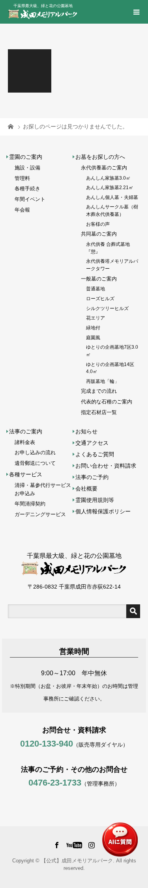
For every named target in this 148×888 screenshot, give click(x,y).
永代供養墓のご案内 (104, 168)
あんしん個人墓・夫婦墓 (112, 197)
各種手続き (27, 188)
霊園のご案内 (25, 157)
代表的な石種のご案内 (106, 402)
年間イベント (30, 199)
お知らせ (86, 431)
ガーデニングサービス (40, 514)
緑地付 (93, 327)
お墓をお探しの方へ (100, 157)
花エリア (95, 317)
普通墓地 (95, 288)
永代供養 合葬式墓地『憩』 (108, 248)
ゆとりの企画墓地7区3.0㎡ (112, 350)
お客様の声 (98, 224)
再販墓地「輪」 (102, 381)
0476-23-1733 (54, 783)
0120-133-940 (46, 744)
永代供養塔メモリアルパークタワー (112, 264)
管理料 (22, 178)
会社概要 (86, 488)
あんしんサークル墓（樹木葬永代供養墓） (112, 210)
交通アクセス (92, 443)
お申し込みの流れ (35, 452)
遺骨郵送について (35, 463)
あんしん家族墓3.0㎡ (108, 177)
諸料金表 (25, 442)
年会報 (22, 210)
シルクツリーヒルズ (107, 308)
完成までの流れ (99, 391)
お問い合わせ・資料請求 (105, 466)
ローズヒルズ (100, 298)
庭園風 (93, 337)
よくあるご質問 (94, 454)
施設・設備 (27, 168)
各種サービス (25, 474)
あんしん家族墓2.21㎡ (109, 187)
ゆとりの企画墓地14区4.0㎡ (110, 368)
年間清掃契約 (30, 504)
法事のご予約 (92, 477)
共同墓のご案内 (99, 234)
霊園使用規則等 (94, 500)
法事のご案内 (25, 431)
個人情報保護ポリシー (103, 511)
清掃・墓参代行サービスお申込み (43, 489)
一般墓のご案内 (99, 279)
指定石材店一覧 (99, 412)
